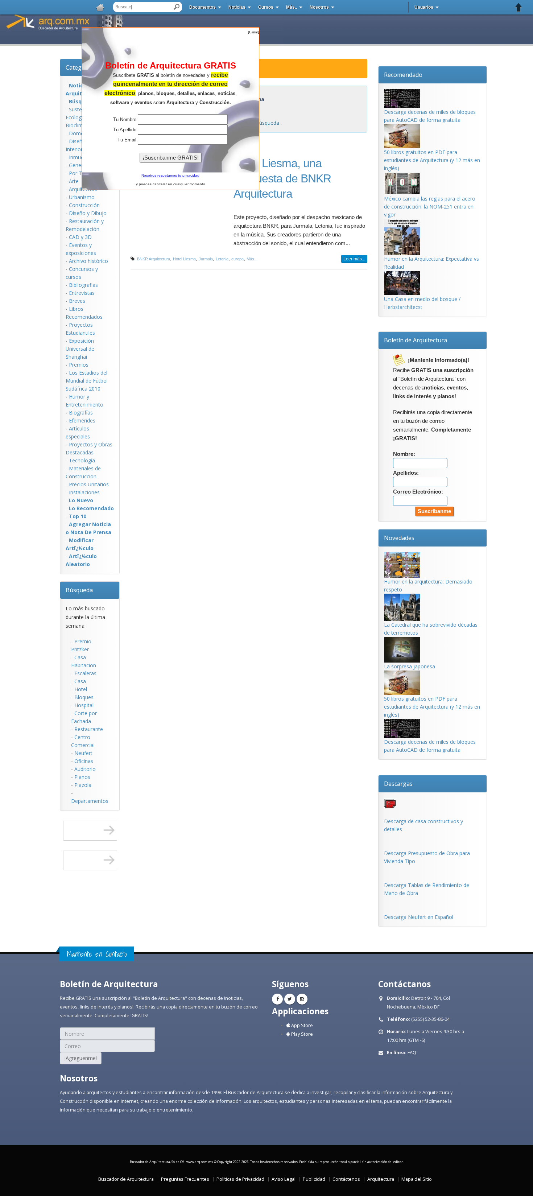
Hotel (80, 689)
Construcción (84, 205)
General (78, 165)
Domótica (80, 133)
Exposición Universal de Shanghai (80, 348)
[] (253, 32)
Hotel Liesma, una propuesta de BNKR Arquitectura (282, 178)
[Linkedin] (302, 999)
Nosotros (319, 7)
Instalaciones (84, 492)
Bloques (84, 697)
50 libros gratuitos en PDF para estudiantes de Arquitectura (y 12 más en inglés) (432, 160)
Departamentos (89, 800)
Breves (77, 300)
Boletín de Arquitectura (415, 340)
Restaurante (88, 729)
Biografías (81, 412)
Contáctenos (346, 1179)
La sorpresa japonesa (409, 666)
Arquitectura (380, 1179)
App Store (301, 1025)
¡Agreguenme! (81, 1058)
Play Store (301, 1034)
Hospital (84, 705)
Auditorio (85, 769)
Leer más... (354, 258)
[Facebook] (277, 999)
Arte (74, 181)
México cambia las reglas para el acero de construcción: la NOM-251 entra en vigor (429, 206)
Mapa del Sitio (416, 1179)
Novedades (399, 538)
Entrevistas (82, 292)
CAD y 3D (80, 237)
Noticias (236, 7)
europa (237, 259)
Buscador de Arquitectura (126, 1179)
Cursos (265, 7)
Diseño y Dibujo (88, 213)
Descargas (398, 784)
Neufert (83, 753)
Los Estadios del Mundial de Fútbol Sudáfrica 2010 (87, 380)
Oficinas (83, 761)
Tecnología (82, 460)
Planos (82, 777)
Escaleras (85, 673)
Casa (80, 681)
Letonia (222, 259)
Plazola (82, 784)
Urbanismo (82, 197)
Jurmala (206, 259)
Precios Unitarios (89, 484)
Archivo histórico (88, 260)
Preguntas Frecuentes (185, 1179)
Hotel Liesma (184, 259)
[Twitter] (289, 999)
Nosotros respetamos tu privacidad (170, 175)
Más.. (291, 7)
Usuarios (423, 7)
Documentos (202, 7)
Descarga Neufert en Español (418, 917)
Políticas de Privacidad (240, 1179)
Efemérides (82, 420)
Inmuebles (81, 157)
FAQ (412, 1052)
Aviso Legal (284, 1179)
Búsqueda (79, 590)
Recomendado (403, 75)
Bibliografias (83, 284)
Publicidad (314, 1179)
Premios (78, 364)
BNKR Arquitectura (153, 259)
